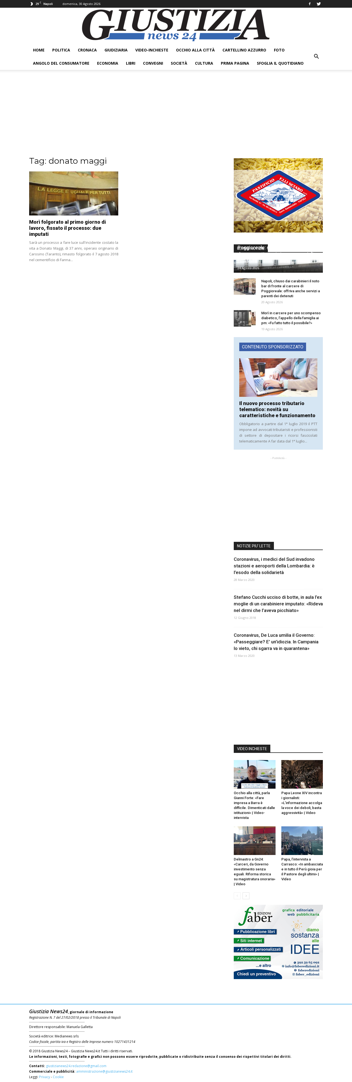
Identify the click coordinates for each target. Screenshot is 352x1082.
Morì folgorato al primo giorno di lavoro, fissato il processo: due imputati (67, 228)
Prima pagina (235, 63)
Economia (107, 63)
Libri (130, 63)
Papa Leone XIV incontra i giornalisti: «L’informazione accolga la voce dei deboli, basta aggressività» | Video (301, 803)
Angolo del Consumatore (61, 63)
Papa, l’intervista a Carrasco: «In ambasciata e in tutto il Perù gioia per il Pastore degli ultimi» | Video (302, 869)
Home (39, 50)
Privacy (44, 1077)
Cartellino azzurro (244, 50)
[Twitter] (319, 4)
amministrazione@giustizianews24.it (104, 1071)
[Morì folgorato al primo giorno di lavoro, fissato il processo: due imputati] (73, 193)
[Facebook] (310, 4)
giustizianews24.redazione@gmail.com (76, 1066)
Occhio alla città (195, 50)
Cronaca (87, 50)
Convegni (153, 63)
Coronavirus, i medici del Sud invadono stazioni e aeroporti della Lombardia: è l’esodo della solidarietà (274, 565)
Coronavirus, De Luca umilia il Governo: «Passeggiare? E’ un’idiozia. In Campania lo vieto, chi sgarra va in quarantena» (276, 641)
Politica (61, 50)
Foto (279, 50)
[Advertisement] (176, 116)
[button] (316, 56)
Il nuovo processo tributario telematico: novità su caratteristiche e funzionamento (277, 409)
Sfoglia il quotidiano (280, 63)
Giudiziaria (116, 50)
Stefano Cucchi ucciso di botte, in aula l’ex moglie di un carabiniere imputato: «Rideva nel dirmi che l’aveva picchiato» (278, 603)
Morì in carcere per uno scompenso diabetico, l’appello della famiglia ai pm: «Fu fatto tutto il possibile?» (291, 318)
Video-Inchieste (151, 50)
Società (179, 63)
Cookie (58, 1077)
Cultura (204, 63)
